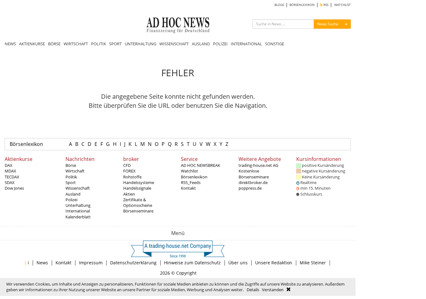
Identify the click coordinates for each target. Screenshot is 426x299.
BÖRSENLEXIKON (302, 5)
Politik (71, 177)
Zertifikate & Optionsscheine (137, 202)
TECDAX (12, 177)
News (42, 263)
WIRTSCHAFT (76, 44)
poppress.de (250, 188)
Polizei (71, 199)
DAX (8, 165)
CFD (127, 165)
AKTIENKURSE (32, 44)
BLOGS (279, 5)
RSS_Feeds (191, 182)
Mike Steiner (313, 263)
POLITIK (98, 44)
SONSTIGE (274, 44)
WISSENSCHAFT (174, 44)
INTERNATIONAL (246, 44)
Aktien (129, 194)
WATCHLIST (342, 5)
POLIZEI (220, 44)
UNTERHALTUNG (140, 44)
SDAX (10, 182)
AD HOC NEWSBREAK (200, 165)
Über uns (238, 263)
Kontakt (188, 188)
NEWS (10, 44)
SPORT (115, 44)
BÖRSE (54, 44)
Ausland (72, 194)
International (77, 211)
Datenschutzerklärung (133, 263)
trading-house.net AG (258, 165)
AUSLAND (201, 44)
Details (253, 289)
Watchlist (189, 171)
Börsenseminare (138, 211)
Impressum (91, 263)
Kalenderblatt (78, 217)
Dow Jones (14, 188)
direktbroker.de (253, 182)
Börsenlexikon (26, 144)
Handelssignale (137, 188)
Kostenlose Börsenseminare (254, 173)
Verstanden (272, 289)
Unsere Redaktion (273, 263)
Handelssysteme (138, 182)
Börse (70, 165)
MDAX (10, 171)
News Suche (327, 24)
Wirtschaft (75, 171)
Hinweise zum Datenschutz (192, 263)
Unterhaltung (77, 205)
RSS (325, 5)
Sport (70, 182)
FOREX (129, 171)
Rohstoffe (132, 177)
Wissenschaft (77, 188)
